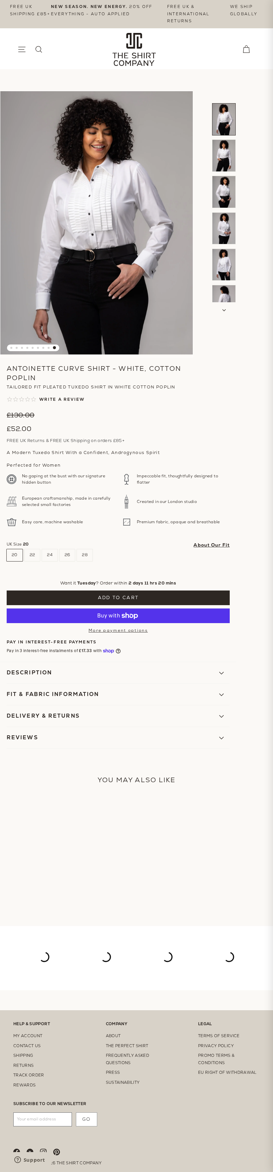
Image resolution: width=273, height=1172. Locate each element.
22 (32, 555)
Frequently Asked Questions (127, 1059)
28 (85, 555)
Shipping (23, 1055)
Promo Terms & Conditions (216, 1059)
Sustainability (123, 1082)
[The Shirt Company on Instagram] (46, 1151)
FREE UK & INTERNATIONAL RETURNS (188, 14)
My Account (28, 1036)
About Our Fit (211, 545)
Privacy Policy (216, 1046)
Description (29, 672)
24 (50, 555)
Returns (23, 1065)
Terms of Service (219, 1036)
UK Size (18, 544)
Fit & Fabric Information (53, 694)
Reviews (23, 737)
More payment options (118, 630)
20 (15, 555)
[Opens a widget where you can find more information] (30, 1160)
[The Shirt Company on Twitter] (33, 1151)
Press (113, 1072)
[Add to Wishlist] (221, 373)
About (113, 1036)
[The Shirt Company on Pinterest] (60, 1151)
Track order (28, 1075)
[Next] (223, 308)
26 (67, 555)
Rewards (24, 1085)
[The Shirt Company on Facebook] (20, 1151)
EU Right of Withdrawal (227, 1072)
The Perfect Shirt (127, 1046)
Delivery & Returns (43, 715)
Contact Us (27, 1046)
